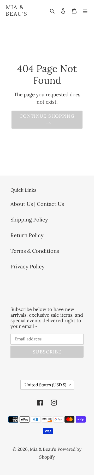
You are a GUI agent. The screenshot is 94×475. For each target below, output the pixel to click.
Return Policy (27, 235)
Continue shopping (47, 116)
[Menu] (85, 10)
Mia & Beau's (17, 10)
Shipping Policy (29, 219)
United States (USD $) (45, 384)
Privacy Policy (27, 266)
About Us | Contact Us (37, 204)
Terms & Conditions (34, 251)
